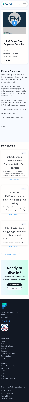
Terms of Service (7, 399)
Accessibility (5, 396)
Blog (2, 343)
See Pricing (14, 288)
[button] (24, 4)
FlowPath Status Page (8, 378)
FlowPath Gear (6, 356)
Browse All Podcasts (10, 254)
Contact (4, 373)
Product (4, 348)
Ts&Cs (3, 371)
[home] (7, 4)
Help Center (5, 368)
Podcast (4, 351)
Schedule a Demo (14, 284)
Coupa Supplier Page (8, 353)
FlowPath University (8, 366)
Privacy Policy (6, 390)
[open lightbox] (14, 23)
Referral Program (7, 393)
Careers (3, 358)
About (3, 341)
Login (19, 4)
